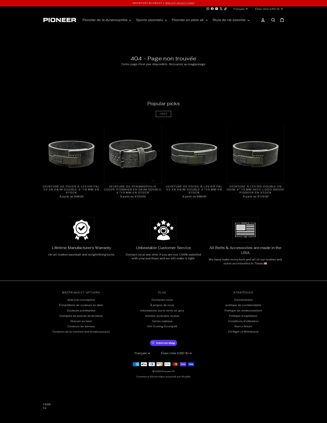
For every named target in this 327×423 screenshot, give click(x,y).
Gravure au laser (81, 321)
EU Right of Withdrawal (243, 331)
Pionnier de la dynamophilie (105, 20)
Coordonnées (243, 299)
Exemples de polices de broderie (81, 315)
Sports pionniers (150, 20)
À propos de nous (162, 305)
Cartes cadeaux (162, 321)
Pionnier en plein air (188, 20)
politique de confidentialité (243, 305)
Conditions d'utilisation (243, 321)
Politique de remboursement (243, 310)
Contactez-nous (162, 299)
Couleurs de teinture (81, 326)
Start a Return (243, 326)
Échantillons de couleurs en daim (81, 305)
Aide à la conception (81, 299)
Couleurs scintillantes (81, 310)
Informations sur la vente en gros (162, 310)
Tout (163, 113)
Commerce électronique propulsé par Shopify (163, 376)
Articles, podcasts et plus (162, 315)
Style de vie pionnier (230, 20)
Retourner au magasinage (187, 64)
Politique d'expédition (243, 315)
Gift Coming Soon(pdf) (162, 326)
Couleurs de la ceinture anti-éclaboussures (81, 331)
